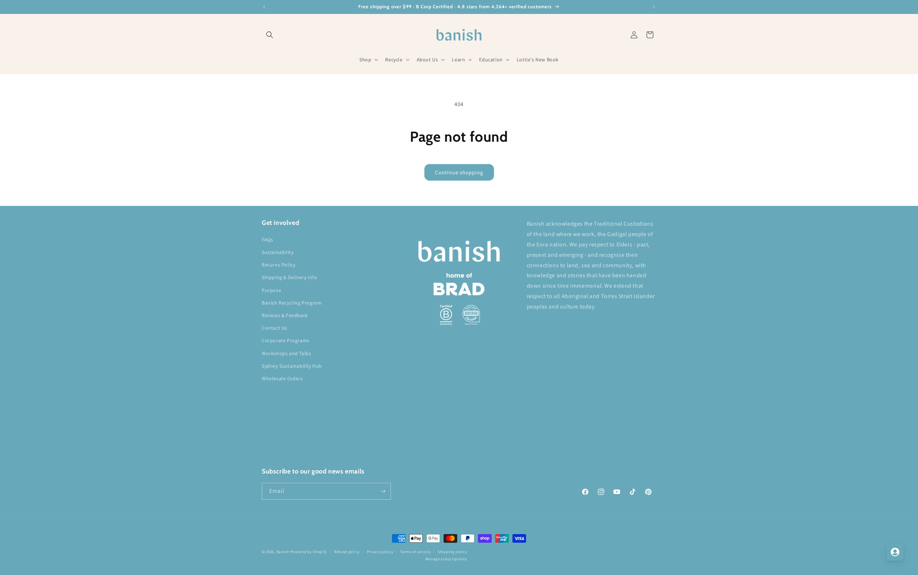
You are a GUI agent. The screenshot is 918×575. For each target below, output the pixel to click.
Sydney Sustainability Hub (292, 366)
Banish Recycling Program (292, 303)
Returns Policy (278, 264)
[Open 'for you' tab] (895, 552)
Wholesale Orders (282, 378)
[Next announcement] (654, 7)
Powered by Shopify (308, 551)
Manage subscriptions (446, 558)
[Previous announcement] (264, 7)
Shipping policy (452, 551)
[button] (270, 35)
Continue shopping (459, 172)
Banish (282, 551)
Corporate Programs (285, 340)
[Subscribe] (383, 491)
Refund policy (347, 551)
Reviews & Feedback (285, 315)
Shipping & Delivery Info (289, 277)
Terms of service (415, 551)
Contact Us (274, 328)
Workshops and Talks (286, 353)
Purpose (271, 290)
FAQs (267, 239)
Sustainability (277, 252)
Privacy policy (380, 551)
